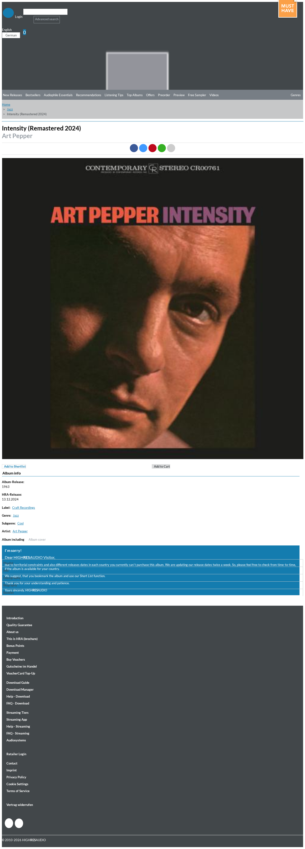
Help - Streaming (18, 726)
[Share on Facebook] (134, 148)
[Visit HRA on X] (19, 823)
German (11, 35)
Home (6, 104)
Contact (11, 763)
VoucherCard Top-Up (20, 673)
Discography (11, 578)
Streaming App (16, 719)
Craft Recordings (23, 507)
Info (6, 570)
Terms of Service (18, 791)
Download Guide (17, 682)
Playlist (8, 563)
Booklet (8, 592)
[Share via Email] (171, 148)
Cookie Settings (17, 784)
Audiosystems (16, 740)
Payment (12, 652)
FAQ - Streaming (17, 733)
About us (12, 632)
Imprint (11, 770)
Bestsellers (33, 95)
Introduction (14, 618)
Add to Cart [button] (162, 466)
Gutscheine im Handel (21, 666)
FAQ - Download (17, 703)
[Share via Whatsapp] (162, 148)
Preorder (164, 95)
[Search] (26, 18)
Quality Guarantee (19, 625)
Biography (10, 585)
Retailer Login (16, 754)
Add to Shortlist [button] (15, 466)
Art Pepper (17, 136)
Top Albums (135, 95)
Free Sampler (197, 95)
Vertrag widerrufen (19, 805)
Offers (150, 95)
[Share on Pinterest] (152, 148)
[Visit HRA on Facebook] (9, 823)
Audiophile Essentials (58, 95)
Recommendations (88, 95)
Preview (179, 95)
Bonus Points (15, 646)
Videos (214, 95)
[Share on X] (143, 148)
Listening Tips (114, 95)
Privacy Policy (16, 777)
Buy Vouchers (15, 659)
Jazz (10, 109)
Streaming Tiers (17, 712)
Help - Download (18, 696)
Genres (296, 95)
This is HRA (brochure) (22, 639)
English (7, 30)
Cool (20, 523)
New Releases (12, 95)
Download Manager (20, 689)
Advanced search (46, 19)
